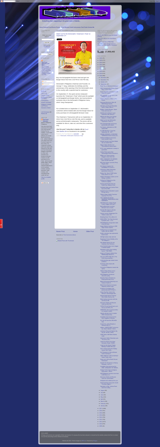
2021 (100, 69)
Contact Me (91, 27)
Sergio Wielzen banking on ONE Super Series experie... (108, 227)
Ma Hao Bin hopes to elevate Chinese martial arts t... (108, 210)
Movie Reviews (65, 27)
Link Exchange (45, 112)
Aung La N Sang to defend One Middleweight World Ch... (108, 254)
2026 (100, 58)
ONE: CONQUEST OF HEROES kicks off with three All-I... (108, 159)
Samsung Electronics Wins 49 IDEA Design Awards (108, 103)
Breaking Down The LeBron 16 (108, 217)
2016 (100, 410)
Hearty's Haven (45, 95)
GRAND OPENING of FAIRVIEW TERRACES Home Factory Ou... (109, 135)
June (102, 394)
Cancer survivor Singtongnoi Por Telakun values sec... (108, 214)
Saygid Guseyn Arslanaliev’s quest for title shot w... (109, 191)
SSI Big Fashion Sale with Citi (108, 237)
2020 (100, 71)
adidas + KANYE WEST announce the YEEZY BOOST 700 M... (109, 328)
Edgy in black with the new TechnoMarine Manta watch (108, 145)
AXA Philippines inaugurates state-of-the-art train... (109, 223)
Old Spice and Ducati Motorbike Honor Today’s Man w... (108, 106)
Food (50, 27)
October (103, 82)
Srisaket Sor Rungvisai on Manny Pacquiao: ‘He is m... (109, 363)
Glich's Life (44, 93)
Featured (45, 27)
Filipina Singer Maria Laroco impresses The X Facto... (107, 271)
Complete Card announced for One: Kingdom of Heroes (108, 317)
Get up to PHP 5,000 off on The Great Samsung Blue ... (108, 257)
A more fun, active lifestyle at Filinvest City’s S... (107, 324)
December (103, 77)
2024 (100, 62)
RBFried (84, 440)
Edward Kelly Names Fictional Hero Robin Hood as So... (108, 296)
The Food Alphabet (45, 120)
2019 (100, 73)
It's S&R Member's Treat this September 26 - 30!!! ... (107, 131)
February (103, 403)
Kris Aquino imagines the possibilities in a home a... (107, 167)
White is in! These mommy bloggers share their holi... (107, 156)
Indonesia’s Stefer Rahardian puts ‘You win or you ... (109, 339)
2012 (100, 419)
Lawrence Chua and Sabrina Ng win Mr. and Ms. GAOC (108, 331)
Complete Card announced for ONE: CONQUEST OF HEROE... (109, 367)
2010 (100, 423)
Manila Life (63, 131)
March (102, 401)
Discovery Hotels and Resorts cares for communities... (108, 377)
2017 (100, 408)
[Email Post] (82, 134)
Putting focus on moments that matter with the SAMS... (108, 230)
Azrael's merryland (46, 102)
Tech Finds (84, 27)
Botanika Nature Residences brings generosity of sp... (107, 278)
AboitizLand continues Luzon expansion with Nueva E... (108, 113)
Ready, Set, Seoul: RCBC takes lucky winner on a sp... (108, 174)
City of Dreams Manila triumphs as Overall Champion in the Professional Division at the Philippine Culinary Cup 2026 (46, 70)
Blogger (95, 440)
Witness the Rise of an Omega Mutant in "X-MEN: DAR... (108, 117)
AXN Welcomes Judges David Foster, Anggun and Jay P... (108, 203)
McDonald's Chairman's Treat (75, 135)
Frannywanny (44, 100)
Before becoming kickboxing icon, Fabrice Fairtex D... (109, 282)
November (103, 79)
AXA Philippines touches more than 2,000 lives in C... (109, 374)
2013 (100, 417)
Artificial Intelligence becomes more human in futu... (108, 138)
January (103, 405)
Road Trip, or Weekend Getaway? (109, 86)
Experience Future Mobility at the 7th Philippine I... (109, 239)
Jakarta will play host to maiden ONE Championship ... (108, 314)
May (102, 397)
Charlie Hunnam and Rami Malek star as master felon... (109, 142)
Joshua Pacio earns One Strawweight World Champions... (109, 152)
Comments (46, 84)
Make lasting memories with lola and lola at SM (108, 300)
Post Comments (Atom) (70, 235)
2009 (100, 426)
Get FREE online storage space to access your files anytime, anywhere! (107, 44)
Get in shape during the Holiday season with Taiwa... (108, 349)
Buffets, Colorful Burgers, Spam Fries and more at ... (108, 110)
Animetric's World (45, 107)
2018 (100, 75)
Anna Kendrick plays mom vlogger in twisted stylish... (109, 247)
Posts (44, 81)
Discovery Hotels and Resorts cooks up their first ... (108, 303)
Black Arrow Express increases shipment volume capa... (108, 285)
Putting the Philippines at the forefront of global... (107, 181)
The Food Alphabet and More (45, 64)
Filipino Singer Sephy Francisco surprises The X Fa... (108, 195)
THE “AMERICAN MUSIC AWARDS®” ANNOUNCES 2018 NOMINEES (109, 199)
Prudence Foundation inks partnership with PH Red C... (108, 289)
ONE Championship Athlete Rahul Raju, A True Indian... (109, 89)
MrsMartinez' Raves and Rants (46, 98)
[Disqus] (75, 160)
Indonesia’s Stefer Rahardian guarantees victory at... (108, 170)
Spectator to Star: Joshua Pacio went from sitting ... (108, 387)
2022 (100, 67)
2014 (100, 415)
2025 (100, 60)
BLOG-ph (43, 91)
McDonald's (63, 135)
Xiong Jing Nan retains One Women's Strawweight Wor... (108, 292)
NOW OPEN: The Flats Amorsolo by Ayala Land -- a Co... (109, 220)
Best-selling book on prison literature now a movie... (107, 207)
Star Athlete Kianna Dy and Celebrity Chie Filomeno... (107, 243)
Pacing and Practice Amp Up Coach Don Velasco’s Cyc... (108, 184)
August (103, 390)
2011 (100, 421)
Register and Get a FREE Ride (106, 41)
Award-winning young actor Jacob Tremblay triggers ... (109, 383)
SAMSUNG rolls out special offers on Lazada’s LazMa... (109, 310)
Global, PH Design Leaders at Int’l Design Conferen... (109, 177)
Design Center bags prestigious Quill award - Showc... (108, 370)
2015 (100, 413)
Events (54, 27)
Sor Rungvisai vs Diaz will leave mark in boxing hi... (108, 353)
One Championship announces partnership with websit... (108, 124)
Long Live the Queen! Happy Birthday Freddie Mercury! (108, 346)
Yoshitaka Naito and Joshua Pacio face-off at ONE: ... (109, 188)
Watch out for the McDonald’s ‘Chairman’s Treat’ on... (108, 120)
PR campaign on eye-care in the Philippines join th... (108, 96)
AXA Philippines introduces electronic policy (107, 275)
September (104, 84)
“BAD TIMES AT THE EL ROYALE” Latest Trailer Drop (109, 356)
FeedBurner (47, 46)
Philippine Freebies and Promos (46, 105)
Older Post (90, 231)
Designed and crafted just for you (109, 380)
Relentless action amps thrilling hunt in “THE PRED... (108, 250)
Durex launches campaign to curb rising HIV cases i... (109, 92)
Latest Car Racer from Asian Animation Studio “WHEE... (108, 342)
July (102, 392)
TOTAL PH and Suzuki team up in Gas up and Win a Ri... (109, 307)
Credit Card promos (75, 27)
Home (41, 27)
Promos (58, 27)
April (102, 399)
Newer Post (60, 231)
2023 (100, 64)
